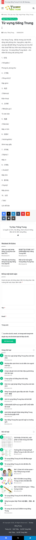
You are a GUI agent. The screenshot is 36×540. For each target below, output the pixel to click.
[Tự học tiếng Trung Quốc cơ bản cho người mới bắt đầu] (13, 8)
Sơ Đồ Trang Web (25, 529)
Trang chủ (8, 529)
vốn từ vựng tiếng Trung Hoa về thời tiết (18, 399)
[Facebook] (4, 214)
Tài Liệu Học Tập (13, 14)
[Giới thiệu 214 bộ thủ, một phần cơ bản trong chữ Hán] (7, 442)
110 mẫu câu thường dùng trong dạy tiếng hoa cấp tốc (9, 261)
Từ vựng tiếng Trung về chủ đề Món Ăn (18, 464)
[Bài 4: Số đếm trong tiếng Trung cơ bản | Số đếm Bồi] (7, 481)
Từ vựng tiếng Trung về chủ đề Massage (17, 2)
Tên (3, 308)
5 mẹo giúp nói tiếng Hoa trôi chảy (16, 378)
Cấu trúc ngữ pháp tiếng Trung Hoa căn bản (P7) (8, 251)
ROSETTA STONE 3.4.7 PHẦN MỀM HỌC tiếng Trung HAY (26, 251)
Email (4, 316)
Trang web (5, 325)
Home (5, 14)
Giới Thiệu (16, 529)
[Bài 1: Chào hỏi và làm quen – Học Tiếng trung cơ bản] (7, 472)
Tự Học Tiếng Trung (8, 32)
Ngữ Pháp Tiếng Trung (26, 14)
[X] (9, 214)
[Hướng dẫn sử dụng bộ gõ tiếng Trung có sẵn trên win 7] (7, 452)
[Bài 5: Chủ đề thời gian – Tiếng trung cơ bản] (7, 489)
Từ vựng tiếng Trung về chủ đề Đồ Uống (18, 495)
